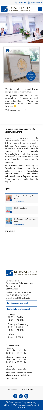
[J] (27, 396)
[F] (16, 396)
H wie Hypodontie (20, 208)
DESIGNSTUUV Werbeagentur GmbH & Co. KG (21, 406)
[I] (21, 396)
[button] (40, 9)
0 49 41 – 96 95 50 (22, 292)
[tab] (21, 302)
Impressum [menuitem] (13, 389)
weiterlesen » (19, 201)
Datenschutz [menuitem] (28, 389)
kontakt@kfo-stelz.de (21, 297)
